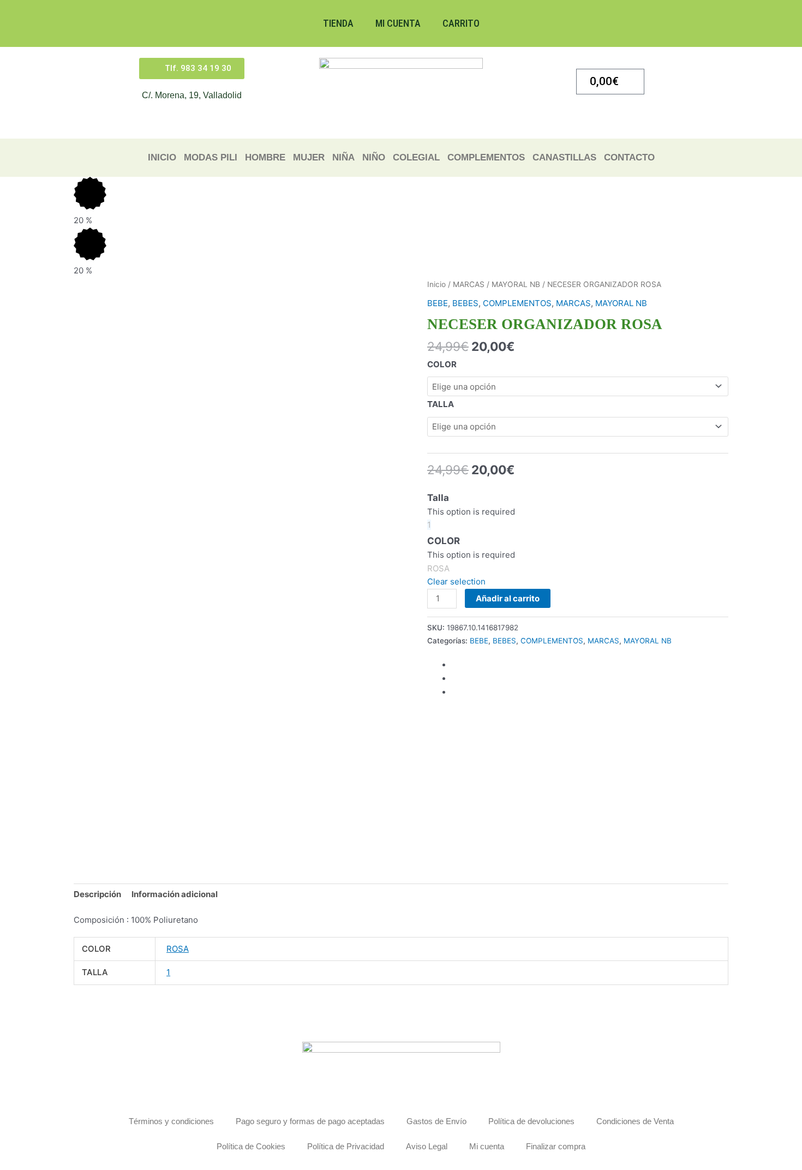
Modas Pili (210, 157)
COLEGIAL (416, 157)
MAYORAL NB (516, 284)
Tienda (338, 23)
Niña (343, 157)
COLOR (442, 364)
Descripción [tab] (97, 894)
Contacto (629, 157)
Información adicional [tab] (174, 894)
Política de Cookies (251, 1146)
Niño (373, 157)
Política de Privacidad (345, 1146)
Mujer (309, 157)
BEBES (465, 303)
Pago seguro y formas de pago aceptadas (310, 1121)
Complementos (486, 157)
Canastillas (564, 157)
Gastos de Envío (436, 1121)
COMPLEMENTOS (517, 303)
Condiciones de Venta (635, 1121)
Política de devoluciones (531, 1121)
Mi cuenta (398, 23)
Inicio (162, 157)
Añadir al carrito (508, 598)
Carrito (461, 23)
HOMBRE (265, 157)
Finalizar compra (555, 1146)
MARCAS (468, 284)
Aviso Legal (426, 1146)
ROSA (177, 949)
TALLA (440, 404)
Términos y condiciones (171, 1121)
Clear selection (456, 581)
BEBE (437, 303)
